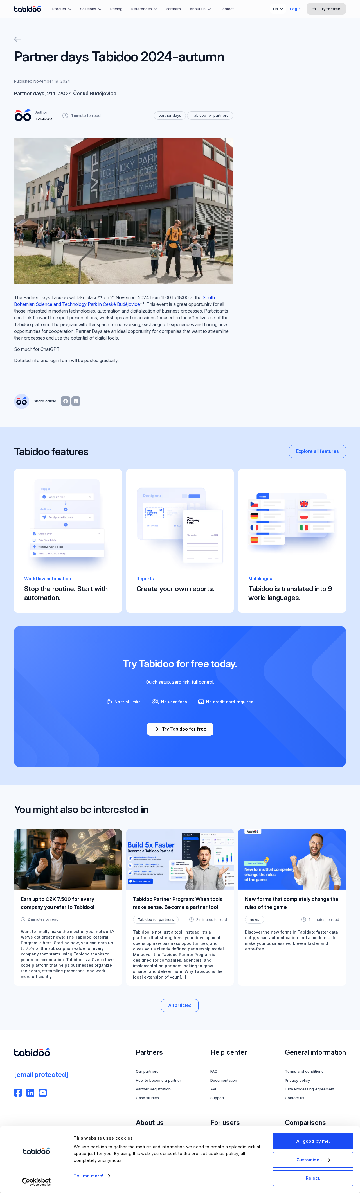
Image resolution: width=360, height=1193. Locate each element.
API (213, 1089)
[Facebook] (18, 1092)
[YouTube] (43, 1092)
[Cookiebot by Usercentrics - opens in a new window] (36, 1182)
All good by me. (313, 1141)
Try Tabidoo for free (183, 729)
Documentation (223, 1080)
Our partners (147, 1071)
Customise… (309, 1159)
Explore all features (317, 451)
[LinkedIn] (30, 1092)
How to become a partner (158, 1080)
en (275, 8)
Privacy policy (297, 1080)
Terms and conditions (304, 1071)
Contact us (294, 1097)
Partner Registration (153, 1089)
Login (295, 8)
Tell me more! (88, 1175)
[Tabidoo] (27, 9)
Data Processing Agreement (309, 1089)
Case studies (147, 1097)
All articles (180, 1005)
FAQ (213, 1071)
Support (217, 1097)
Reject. (313, 1178)
